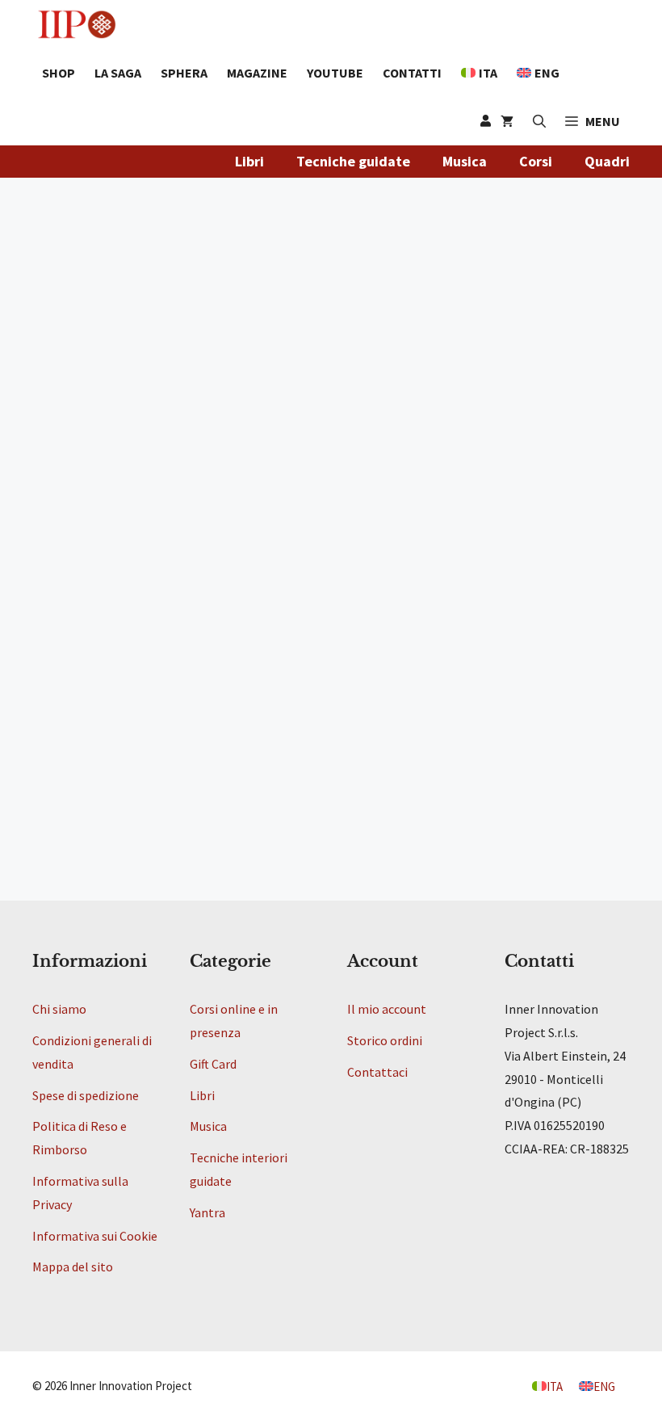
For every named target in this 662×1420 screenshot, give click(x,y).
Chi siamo (59, 1009)
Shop (58, 73)
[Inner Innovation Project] (76, 24)
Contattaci (377, 1072)
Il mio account (386, 1009)
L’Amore (72, 378)
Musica (464, 161)
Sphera (184, 73)
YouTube (335, 73)
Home (50, 330)
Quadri (607, 161)
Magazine (257, 73)
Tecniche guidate (353, 161)
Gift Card (213, 1064)
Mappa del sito (72, 1266)
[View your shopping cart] (507, 121)
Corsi (535, 161)
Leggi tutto (82, 800)
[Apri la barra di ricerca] (539, 121)
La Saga (117, 73)
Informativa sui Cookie (94, 1236)
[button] (592, 121)
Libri (249, 161)
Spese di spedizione (85, 1095)
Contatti (412, 73)
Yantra (207, 1212)
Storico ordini (384, 1040)
